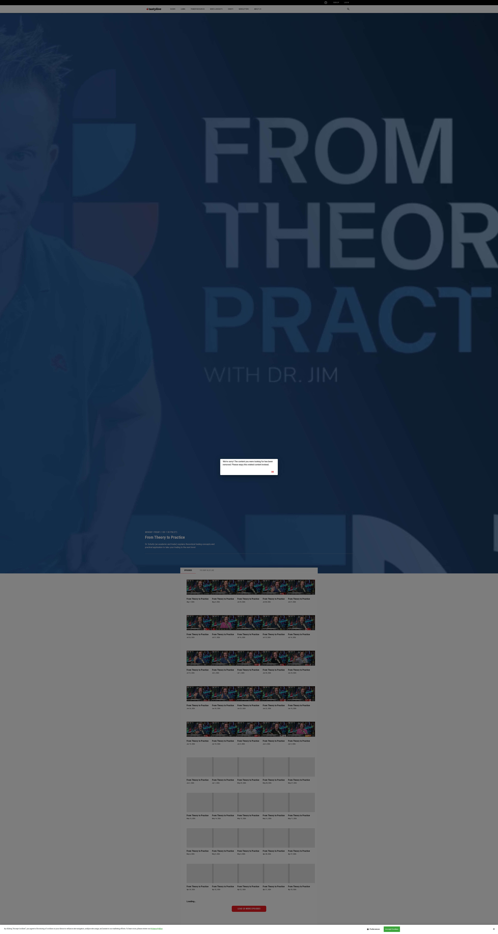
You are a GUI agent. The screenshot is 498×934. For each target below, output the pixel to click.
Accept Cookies (391, 929)
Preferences (375, 929)
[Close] (494, 929)
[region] (249, 929)
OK (272, 472)
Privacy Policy (156, 928)
